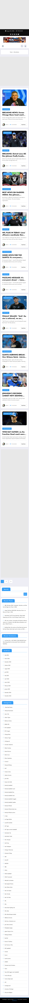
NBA (5, 867)
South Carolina (8, 958)
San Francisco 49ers (9, 945)
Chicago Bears (6, 109)
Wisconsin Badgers (8, 992)
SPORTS (6, 962)
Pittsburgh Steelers (8, 934)
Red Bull (6, 938)
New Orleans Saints (7, 251)
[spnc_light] (25, 46)
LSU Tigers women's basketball (11, 829)
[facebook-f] (10, 34)
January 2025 (7, 689)
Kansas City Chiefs (8, 782)
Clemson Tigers (8, 738)
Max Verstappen (8, 846)
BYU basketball (8, 727)
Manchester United (8, 836)
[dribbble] (14, 34)
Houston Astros (8, 771)
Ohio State (7, 911)
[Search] (22, 46)
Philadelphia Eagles (8, 928)
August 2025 (7, 668)
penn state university (9, 924)
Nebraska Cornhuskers (9, 880)
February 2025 (8, 685)
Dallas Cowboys (8, 748)
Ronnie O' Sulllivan (8, 941)
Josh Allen (7, 778)
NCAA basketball (8, 873)
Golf (5, 768)
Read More (23, 124)
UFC (5, 982)
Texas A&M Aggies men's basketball (12, 972)
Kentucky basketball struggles (10, 799)
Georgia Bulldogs (8, 765)
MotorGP (6, 860)
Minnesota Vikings (8, 853)
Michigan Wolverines (9, 850)
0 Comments (14, 124)
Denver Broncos (8, 751)
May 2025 (7, 675)
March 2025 (7, 682)
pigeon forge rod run (9, 931)
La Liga (6, 816)
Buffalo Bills (7, 724)
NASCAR (6, 863)
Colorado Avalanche (9, 744)
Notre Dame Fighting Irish (10, 907)
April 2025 (7, 679)
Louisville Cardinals (8, 822)
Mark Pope (7, 843)
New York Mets (8, 897)
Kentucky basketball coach (10, 788)
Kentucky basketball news (10, 795)
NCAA (6, 870)
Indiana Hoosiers (8, 775)
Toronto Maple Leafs (9, 979)
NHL (5, 904)
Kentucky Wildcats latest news (10, 809)
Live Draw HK (7, 640)
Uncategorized (7, 985)
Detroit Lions (5, 150)
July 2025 (6, 672)
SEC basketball (8, 948)
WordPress (15, 999)
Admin (7, 124)
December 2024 (8, 692)
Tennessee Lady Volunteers (10, 965)
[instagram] (16, 34)
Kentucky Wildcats (8, 805)
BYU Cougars (7, 731)
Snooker (6, 951)
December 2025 (8, 662)
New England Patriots (9, 884)
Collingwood (7, 741)
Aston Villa (7, 714)
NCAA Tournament (8, 877)
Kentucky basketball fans (9, 792)
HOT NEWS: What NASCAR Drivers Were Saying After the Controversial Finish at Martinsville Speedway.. (14, 642)
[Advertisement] (14, 14)
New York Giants (8, 890)
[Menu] (3, 46)
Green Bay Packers (8, 707)
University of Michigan (9, 989)
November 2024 (8, 696)
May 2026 (7, 655)
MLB (5, 856)
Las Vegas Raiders (6, 189)
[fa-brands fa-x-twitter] (12, 34)
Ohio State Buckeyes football (10, 914)
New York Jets (7, 894)
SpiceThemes (14, 1000)
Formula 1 (7, 761)
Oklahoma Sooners (8, 917)
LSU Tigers (7, 826)
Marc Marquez (7, 839)
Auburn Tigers (7, 717)
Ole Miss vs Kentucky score (10, 921)
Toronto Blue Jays (8, 975)
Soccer (6, 955)
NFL (5, 901)
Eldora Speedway (8, 758)
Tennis (6, 968)
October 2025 (7, 665)
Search (6, 589)
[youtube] (18, 34)
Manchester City (8, 833)
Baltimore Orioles (8, 721)
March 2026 (7, 658)
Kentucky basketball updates (10, 802)
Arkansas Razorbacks (9, 710)
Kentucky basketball (8, 785)
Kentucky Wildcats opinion (10, 812)
